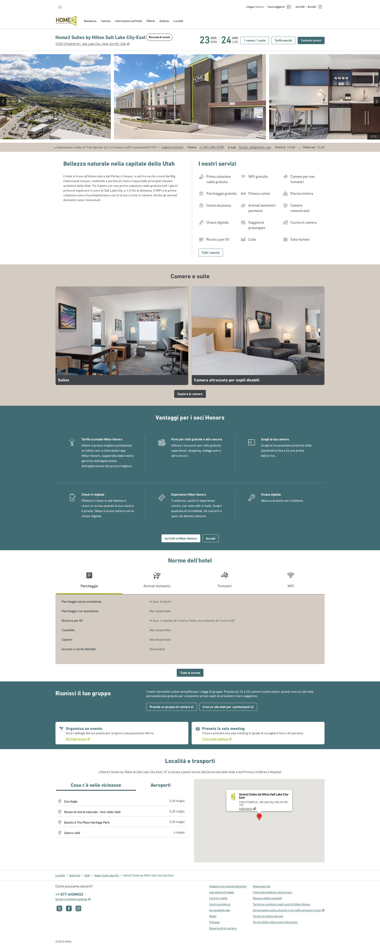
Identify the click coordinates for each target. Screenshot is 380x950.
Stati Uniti (74, 875)
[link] (212, 147)
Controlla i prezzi (313, 40)
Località (60, 875)
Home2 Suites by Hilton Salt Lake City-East (148, 875)
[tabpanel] (190, 629)
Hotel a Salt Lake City (106, 875)
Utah (87, 875)
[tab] (89, 581)
